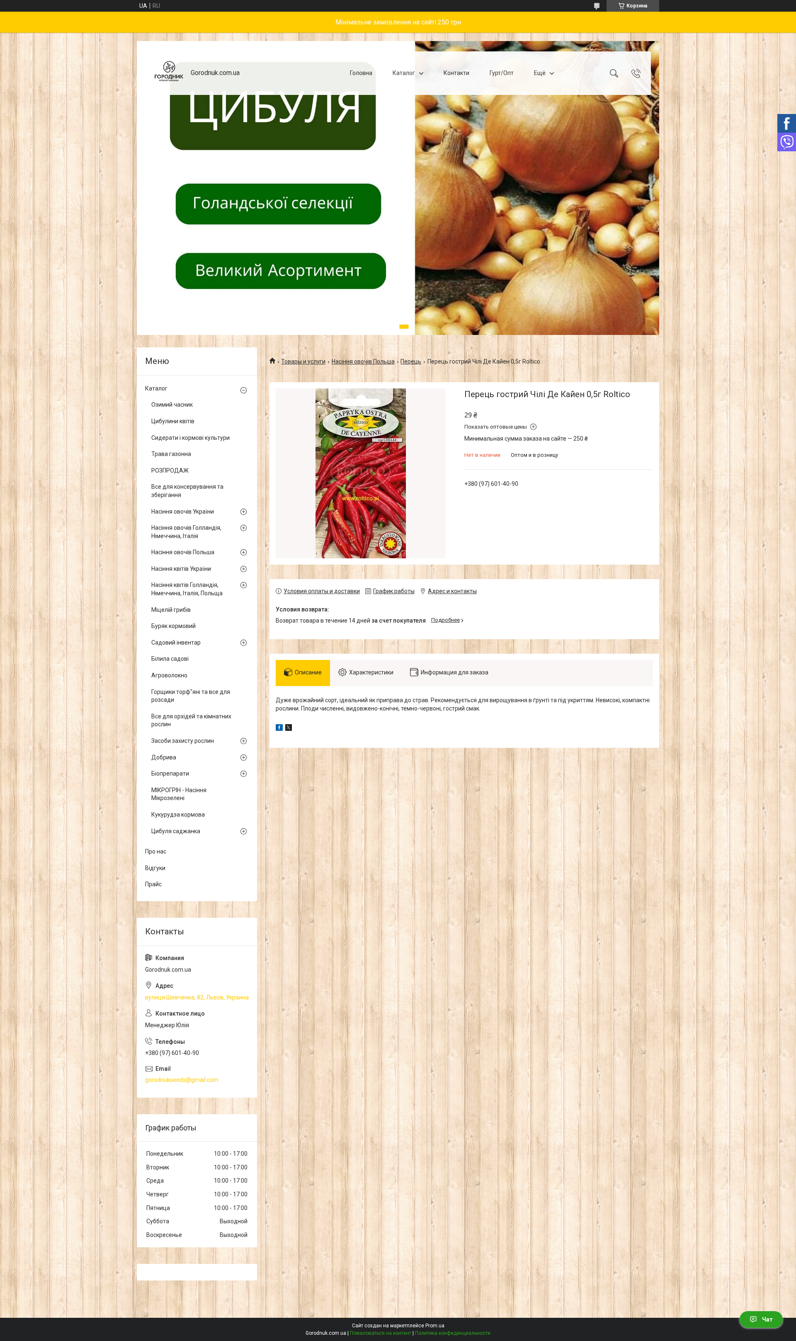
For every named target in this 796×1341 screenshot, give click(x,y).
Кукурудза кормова (178, 814)
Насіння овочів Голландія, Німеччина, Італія (186, 531)
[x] (288, 728)
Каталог (404, 73)
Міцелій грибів (171, 609)
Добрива (163, 757)
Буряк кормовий (173, 626)
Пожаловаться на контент (380, 1333)
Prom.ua (434, 1326)
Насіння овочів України (182, 511)
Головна (361, 73)
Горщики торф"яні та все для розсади (190, 696)
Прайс (153, 884)
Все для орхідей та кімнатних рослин (191, 720)
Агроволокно (169, 675)
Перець (410, 361)
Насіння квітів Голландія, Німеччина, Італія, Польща (187, 589)
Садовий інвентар (176, 642)
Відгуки (155, 868)
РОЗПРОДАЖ (170, 470)
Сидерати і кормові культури (190, 437)
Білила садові (170, 658)
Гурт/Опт (502, 73)
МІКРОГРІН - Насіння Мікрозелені (178, 794)
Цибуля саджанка (175, 831)
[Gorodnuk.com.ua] (168, 73)
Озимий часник (172, 404)
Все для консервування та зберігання (187, 490)
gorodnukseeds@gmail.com (181, 1080)
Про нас (155, 851)
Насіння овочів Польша (363, 361)
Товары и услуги (303, 361)
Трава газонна (171, 454)
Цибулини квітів (172, 421)
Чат (767, 1319)
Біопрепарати (170, 773)
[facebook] (279, 728)
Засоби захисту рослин (182, 740)
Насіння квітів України (181, 568)
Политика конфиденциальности (452, 1333)
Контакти (456, 73)
